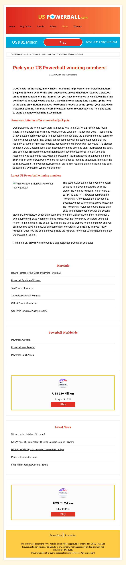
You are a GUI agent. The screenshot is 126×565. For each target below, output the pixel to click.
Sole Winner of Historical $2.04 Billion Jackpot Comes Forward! (43, 442)
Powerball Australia (20, 339)
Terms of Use (70, 535)
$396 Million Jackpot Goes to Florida (29, 464)
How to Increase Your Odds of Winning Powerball (36, 272)
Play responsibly (87, 553)
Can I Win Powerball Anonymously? (29, 311)
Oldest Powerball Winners (24, 303)
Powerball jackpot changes (24, 457)
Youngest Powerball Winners (25, 295)
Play (63, 42)
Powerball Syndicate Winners (26, 280)
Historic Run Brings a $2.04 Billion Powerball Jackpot (37, 449)
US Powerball (63, 17)
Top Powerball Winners (22, 288)
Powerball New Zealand (23, 347)
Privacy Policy (56, 535)
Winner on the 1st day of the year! (28, 434)
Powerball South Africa (22, 355)
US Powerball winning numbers (88, 230)
